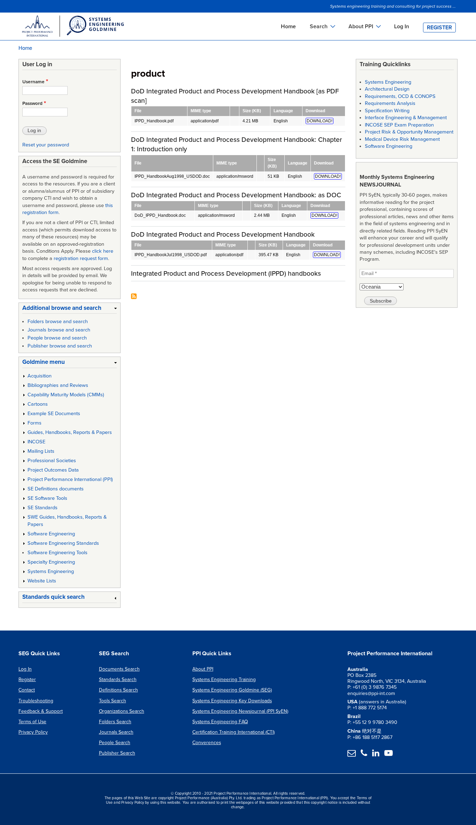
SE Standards (42, 508)
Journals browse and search (59, 330)
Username (33, 82)
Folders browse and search (58, 321)
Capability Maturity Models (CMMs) (66, 395)
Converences (206, 743)
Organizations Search (121, 711)
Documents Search (119, 669)
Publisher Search (117, 753)
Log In (401, 26)
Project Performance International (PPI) (70, 479)
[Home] (72, 27)
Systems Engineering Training (224, 679)
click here (102, 251)
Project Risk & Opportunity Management (409, 132)
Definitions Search (118, 690)
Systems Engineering (51, 571)
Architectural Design (387, 89)
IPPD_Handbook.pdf (154, 121)
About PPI (202, 669)
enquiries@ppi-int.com (371, 693)
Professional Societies (52, 461)
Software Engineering (51, 534)
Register (439, 27)
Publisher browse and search (60, 346)
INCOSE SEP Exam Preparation (399, 125)
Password (32, 103)
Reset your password (45, 145)
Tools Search (112, 701)
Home (288, 26)
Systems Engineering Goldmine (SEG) (232, 690)
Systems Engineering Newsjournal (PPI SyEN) (240, 711)
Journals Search (116, 732)
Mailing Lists (41, 451)
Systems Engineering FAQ (220, 722)
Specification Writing (387, 111)
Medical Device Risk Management (402, 139)
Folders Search (115, 722)
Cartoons (38, 404)
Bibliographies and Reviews (58, 385)
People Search (114, 743)
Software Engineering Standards (63, 543)
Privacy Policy (33, 732)
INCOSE (36, 442)
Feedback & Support (40, 711)
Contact (26, 690)
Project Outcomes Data (53, 470)
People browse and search (57, 338)
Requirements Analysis (390, 103)
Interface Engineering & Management (406, 118)
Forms (34, 423)
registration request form (81, 258)
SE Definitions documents (56, 489)
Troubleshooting (35, 701)
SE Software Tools (47, 498)
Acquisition (40, 376)
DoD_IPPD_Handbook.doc (160, 215)
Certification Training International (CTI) (233, 732)
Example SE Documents (54, 414)
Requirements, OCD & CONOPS (400, 96)
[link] (69, 309)
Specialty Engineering (51, 562)
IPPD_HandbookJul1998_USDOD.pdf (171, 254)
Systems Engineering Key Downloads (232, 701)
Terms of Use (32, 722)
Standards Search (118, 679)
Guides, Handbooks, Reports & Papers (70, 432)
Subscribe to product (134, 296)
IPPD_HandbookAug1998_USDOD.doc (172, 176)
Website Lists (42, 581)
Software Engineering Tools (57, 553)
